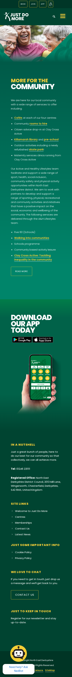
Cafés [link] (18, 118)
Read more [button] (21, 271)
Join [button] (33, 4)
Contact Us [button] (24, 595)
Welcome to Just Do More (31, 511)
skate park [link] (36, 149)
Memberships (23, 522)
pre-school (51, 139)
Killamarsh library (26, 139)
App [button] (43, 4)
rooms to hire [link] (38, 123)
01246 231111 (23, 469)
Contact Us (22, 528)
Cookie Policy (23, 552)
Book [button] (23, 4)
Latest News (22, 534)
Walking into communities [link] (31, 238)
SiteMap (50, 670)
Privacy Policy (23, 558)
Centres (20, 517)
